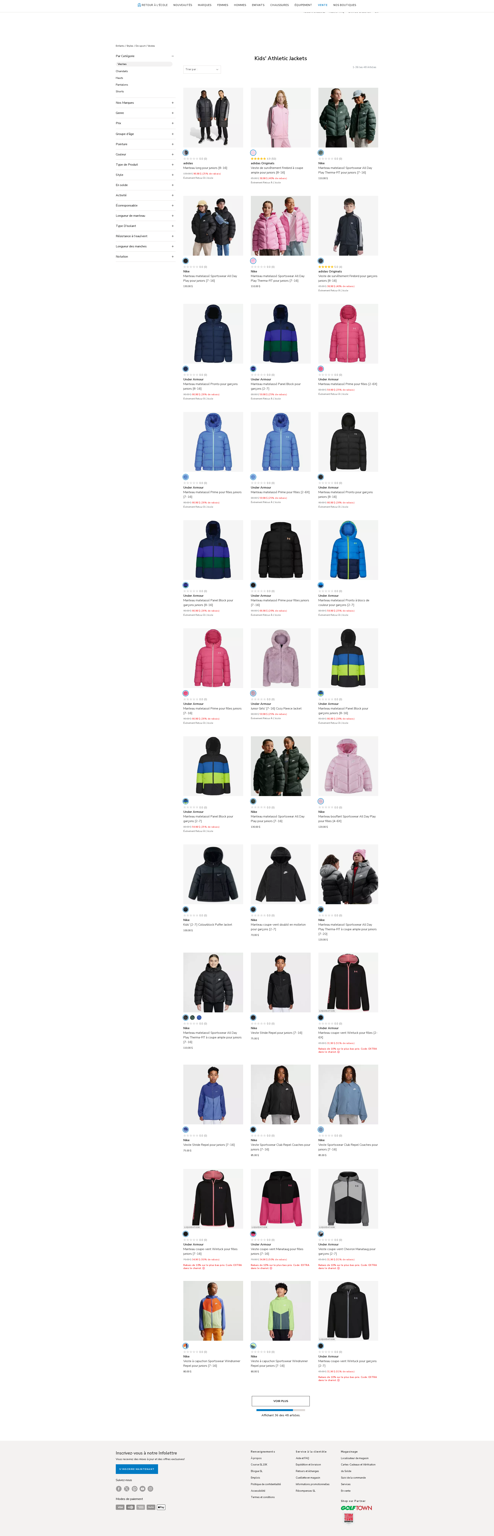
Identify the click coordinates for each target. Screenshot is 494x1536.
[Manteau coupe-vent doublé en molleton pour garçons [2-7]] (281, 874)
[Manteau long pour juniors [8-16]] (213, 117)
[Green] (321, 153)
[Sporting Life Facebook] (119, 1489)
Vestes (151, 45)
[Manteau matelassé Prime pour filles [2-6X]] (348, 334)
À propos (256, 1458)
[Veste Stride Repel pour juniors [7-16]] (281, 982)
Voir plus (280, 1401)
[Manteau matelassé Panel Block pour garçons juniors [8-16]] (213, 550)
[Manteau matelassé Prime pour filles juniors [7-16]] (213, 442)
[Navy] (186, 369)
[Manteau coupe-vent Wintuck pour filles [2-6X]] (348, 982)
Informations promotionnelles (313, 1484)
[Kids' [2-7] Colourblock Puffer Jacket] (213, 874)
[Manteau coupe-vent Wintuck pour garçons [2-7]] (348, 1311)
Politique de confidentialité (266, 1484)
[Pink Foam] (321, 801)
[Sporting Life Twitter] (127, 1489)
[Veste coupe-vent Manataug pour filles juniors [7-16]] (281, 1199)
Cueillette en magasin (308, 1478)
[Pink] (253, 153)
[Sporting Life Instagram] (150, 1489)
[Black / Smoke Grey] (321, 909)
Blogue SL (257, 1471)
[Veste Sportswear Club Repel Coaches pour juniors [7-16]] (281, 1094)
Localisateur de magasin (355, 1458)
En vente (345, 1491)
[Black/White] (253, 909)
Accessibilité (258, 1491)
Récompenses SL (306, 1491)
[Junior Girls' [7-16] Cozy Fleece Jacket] (281, 658)
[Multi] (186, 1346)
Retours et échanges (307, 1471)
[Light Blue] (321, 1130)
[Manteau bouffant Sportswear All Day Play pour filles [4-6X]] (348, 766)
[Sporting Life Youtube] (142, 1489)
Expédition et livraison (308, 1464)
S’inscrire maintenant (137, 1469)
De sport (140, 45)
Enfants (120, 45)
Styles (130, 45)
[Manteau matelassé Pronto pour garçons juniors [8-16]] (213, 334)
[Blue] (186, 477)
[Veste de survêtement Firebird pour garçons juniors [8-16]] (348, 226)
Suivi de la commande (353, 1478)
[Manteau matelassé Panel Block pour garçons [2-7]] (281, 334)
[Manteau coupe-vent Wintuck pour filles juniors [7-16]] (213, 1199)
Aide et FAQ (302, 1458)
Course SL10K (259, 1464)
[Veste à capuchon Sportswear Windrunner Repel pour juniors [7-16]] (213, 1311)
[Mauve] (253, 693)
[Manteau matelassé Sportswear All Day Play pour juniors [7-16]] (213, 226)
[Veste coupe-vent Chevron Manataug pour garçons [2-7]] (348, 1199)
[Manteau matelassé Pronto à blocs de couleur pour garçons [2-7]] (348, 550)
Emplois (255, 1478)
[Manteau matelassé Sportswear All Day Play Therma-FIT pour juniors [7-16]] (348, 117)
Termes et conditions (263, 1497)
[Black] (186, 153)
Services (346, 1484)
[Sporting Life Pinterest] (135, 1489)
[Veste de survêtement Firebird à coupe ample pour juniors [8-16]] (281, 117)
